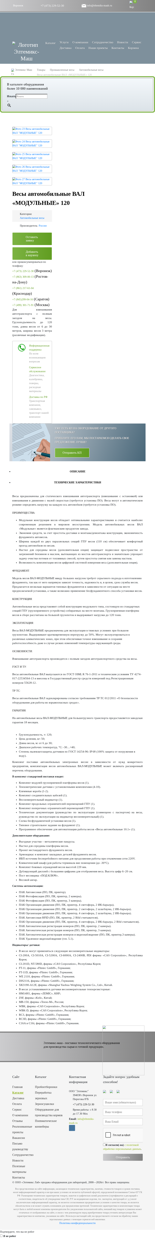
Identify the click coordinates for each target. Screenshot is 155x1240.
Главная (17, 1087)
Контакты (118, 48)
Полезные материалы (19, 1169)
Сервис (136, 42)
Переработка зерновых (43, 1095)
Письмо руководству (20, 1146)
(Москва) (31, 305)
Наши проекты (98, 48)
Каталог (18, 1092)
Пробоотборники (46, 1087)
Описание (77, 471)
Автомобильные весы (32, 218)
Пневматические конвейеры (46, 1123)
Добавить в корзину (32, 253)
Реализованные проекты (20, 1129)
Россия (42, 225)
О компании (80, 42)
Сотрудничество (102, 42)
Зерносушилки (44, 1103)
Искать (11, 96)
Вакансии (18, 1137)
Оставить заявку (32, 238)
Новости (122, 42)
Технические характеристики (77, 482)
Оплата (80, 48)
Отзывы (17, 1120)
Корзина (133, 48)
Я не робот (9, 1236)
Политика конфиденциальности (77, 1223)
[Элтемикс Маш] (26, 52)
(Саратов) (30, 299)
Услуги (64, 42)
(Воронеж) (32, 271)
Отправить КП (72, 452)
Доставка (65, 48)
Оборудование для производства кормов (49, 1112)
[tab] (77, 471)
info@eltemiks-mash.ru (99, 5)
